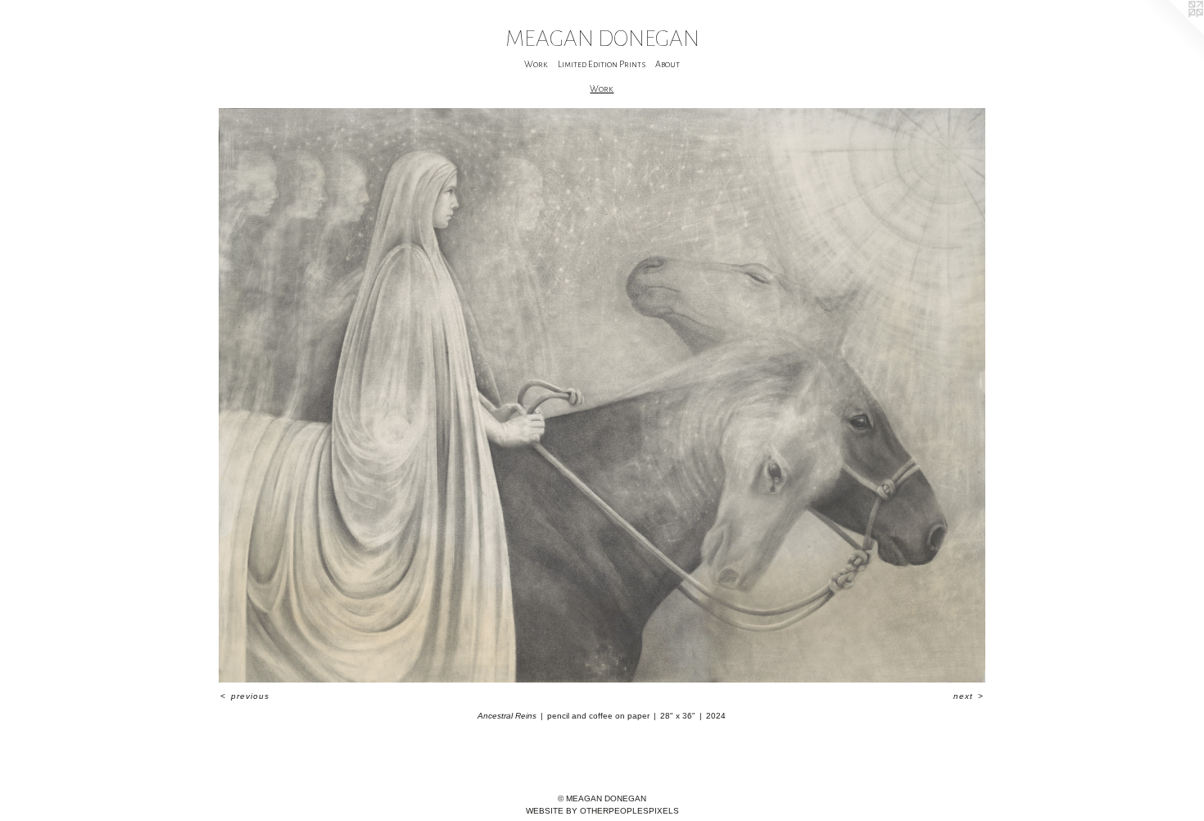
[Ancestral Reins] (602, 395)
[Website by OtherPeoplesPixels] (1171, 33)
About (667, 64)
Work (536, 64)
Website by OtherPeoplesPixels (602, 810)
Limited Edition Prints (601, 64)
